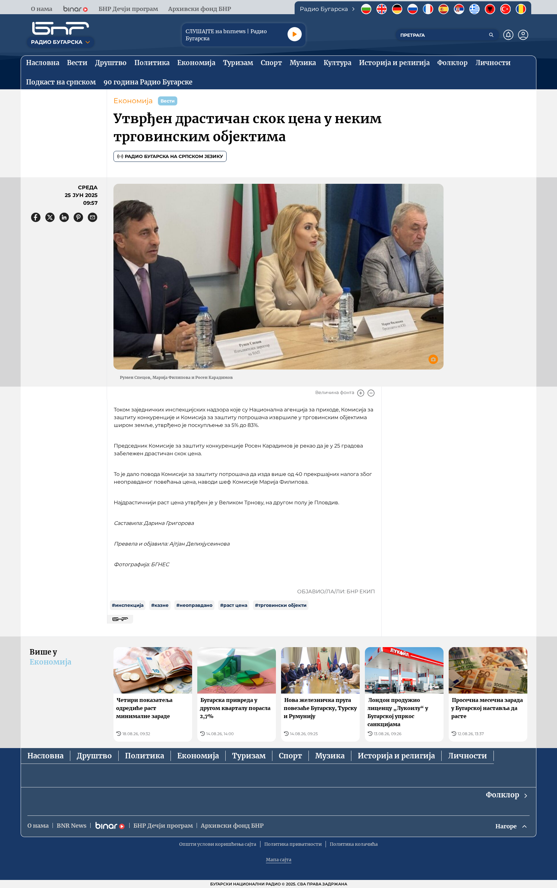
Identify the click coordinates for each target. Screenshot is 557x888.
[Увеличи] (361, 393)
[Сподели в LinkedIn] (64, 217)
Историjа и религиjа (396, 755)
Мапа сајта (278, 860)
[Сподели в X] (50, 217)
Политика (144, 755)
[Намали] (371, 393)
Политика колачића (354, 844)
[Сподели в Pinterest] (78, 217)
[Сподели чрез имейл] (92, 217)
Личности (467, 755)
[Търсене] (491, 35)
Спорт (290, 755)
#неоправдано (194, 605)
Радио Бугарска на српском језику (174, 156)
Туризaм (249, 755)
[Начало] (60, 28)
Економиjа (133, 100)
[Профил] (523, 34)
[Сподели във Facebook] (36, 217)
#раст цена (233, 605)
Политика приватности (293, 844)
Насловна (45, 755)
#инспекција (127, 605)
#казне (160, 605)
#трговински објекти (281, 605)
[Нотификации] (508, 34)
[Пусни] (295, 34)
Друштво (94, 755)
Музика (330, 755)
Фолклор (502, 794)
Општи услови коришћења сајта (217, 844)
